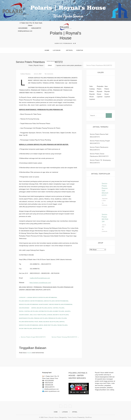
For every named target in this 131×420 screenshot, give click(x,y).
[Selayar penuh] (87, 392)
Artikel (69, 50)
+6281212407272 (35, 28)
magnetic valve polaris (61, 314)
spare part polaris (50, 325)
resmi (41, 321)
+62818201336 (48, 385)
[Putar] (71, 392)
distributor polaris (45, 311)
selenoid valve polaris (51, 321)
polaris (64, 318)
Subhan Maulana (25, 74)
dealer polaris (42, 307)
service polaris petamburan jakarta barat (33, 304)
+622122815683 (22, 28)
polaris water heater (26, 321)
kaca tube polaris (39, 314)
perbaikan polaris (54, 318)
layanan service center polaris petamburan (42, 297)
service (61, 321)
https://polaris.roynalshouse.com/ (40, 282)
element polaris (58, 311)
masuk (29, 352)
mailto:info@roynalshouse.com (40, 278)
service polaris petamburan (28, 325)
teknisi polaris (62, 325)
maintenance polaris (26, 318)
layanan (49, 314)
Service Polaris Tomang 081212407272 (65, 337)
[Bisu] (85, 392)
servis (41, 325)
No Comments (49, 74)
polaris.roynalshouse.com (51, 391)
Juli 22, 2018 (37, 74)
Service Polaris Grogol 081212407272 (32, 337)
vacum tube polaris (25, 328)
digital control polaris (56, 307)
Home (47, 50)
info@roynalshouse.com (25, 31)
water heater (37, 328)
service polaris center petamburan (56, 301)
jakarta (67, 311)
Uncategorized (24, 307)
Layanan (57, 50)
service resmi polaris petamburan (60, 304)
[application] (79, 388)
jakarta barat (24, 314)
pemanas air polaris (41, 318)
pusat (36, 321)
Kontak (80, 50)
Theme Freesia (72, 417)
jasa (31, 314)
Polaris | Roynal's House (65, 35)
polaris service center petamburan (31, 301)
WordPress (88, 417)
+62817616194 (48, 382)
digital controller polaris (28, 311)
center (33, 307)
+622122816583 (49, 380)
